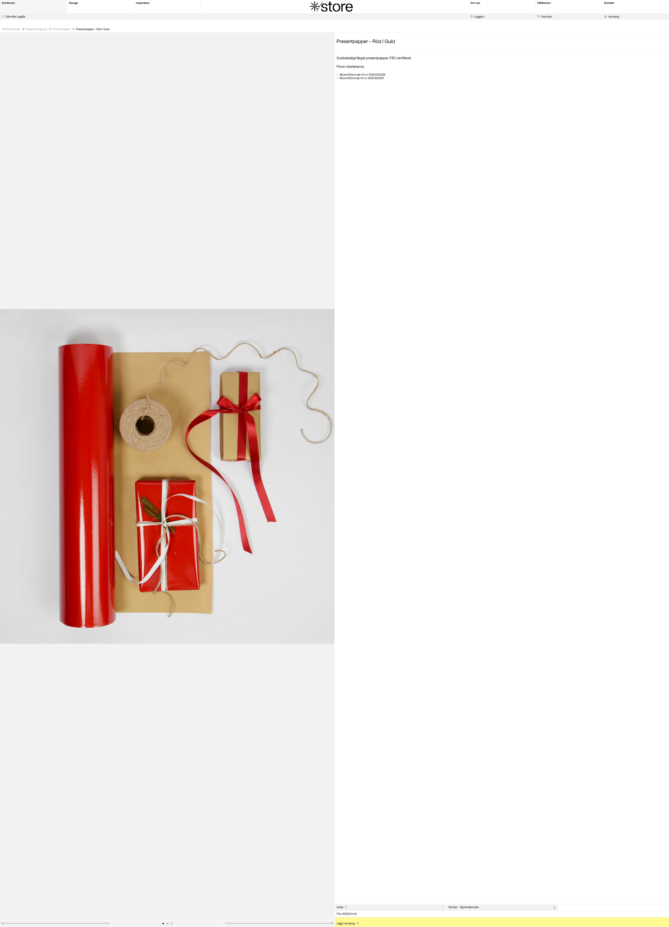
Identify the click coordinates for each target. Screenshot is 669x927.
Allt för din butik (11, 29)
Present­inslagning (36, 29)
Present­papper (61, 29)
